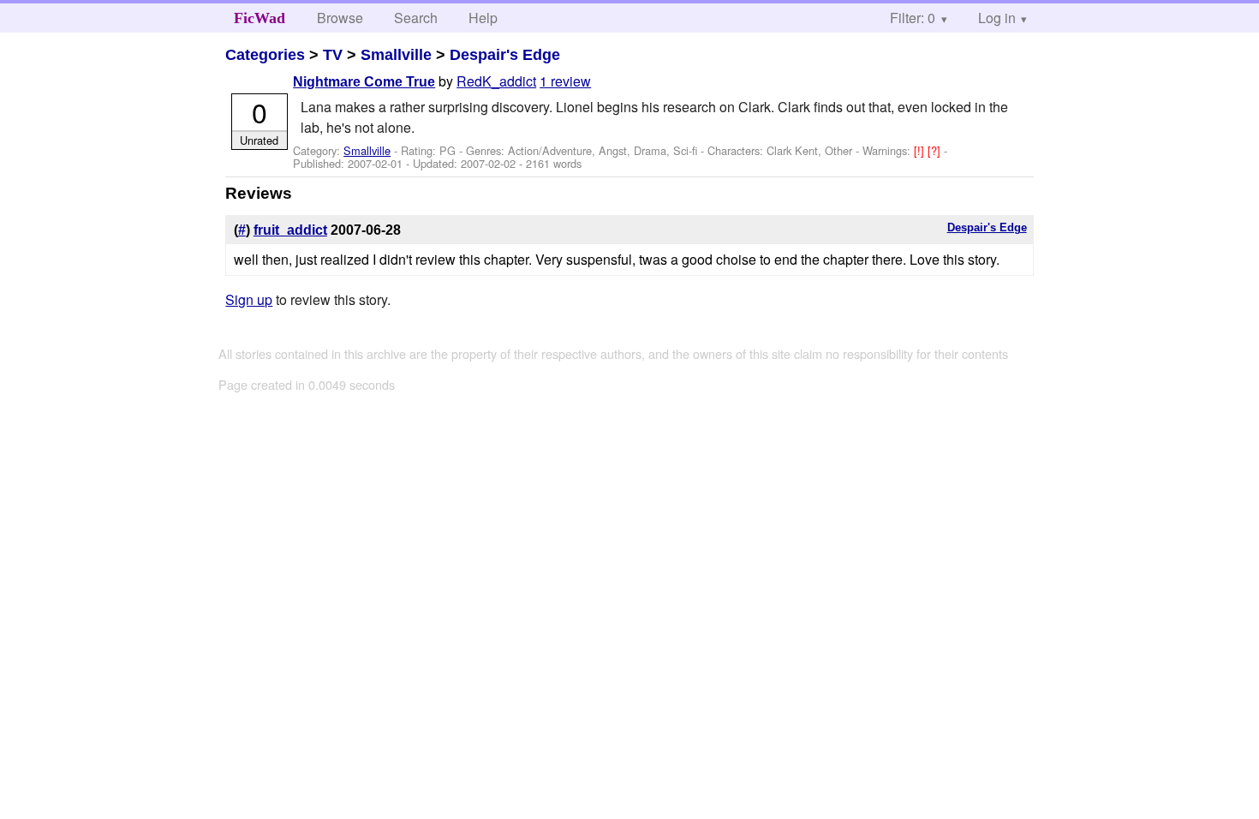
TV (333, 54)
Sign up (248, 299)
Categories (265, 54)
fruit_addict (290, 230)
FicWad (259, 18)
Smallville (396, 54)
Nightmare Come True (364, 82)
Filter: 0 (912, 17)
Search (416, 17)
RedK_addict (496, 81)
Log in (997, 17)
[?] (936, 150)
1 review (565, 81)
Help (483, 17)
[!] (921, 150)
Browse (340, 17)
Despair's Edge (505, 54)
